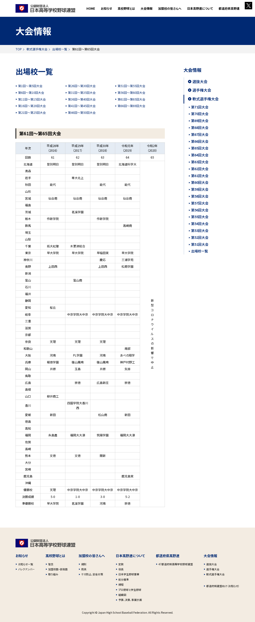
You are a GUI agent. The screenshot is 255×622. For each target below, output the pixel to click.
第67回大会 (199, 134)
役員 (121, 569)
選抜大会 (199, 81)
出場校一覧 (59, 49)
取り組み (53, 574)
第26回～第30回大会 (82, 86)
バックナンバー (26, 569)
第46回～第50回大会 (82, 112)
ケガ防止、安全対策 (92, 574)
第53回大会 (199, 230)
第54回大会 (199, 223)
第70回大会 (199, 113)
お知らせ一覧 (25, 564)
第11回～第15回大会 (32, 99)
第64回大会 (199, 154)
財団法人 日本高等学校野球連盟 (45, 8)
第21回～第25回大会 (32, 112)
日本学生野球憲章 (128, 574)
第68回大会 (199, 127)
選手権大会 (201, 90)
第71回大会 (199, 106)
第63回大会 (199, 161)
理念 (50, 564)
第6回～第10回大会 (31, 92)
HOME (90, 8)
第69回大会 (199, 120)
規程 (121, 584)
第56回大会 (199, 209)
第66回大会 (199, 141)
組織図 (122, 595)
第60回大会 (199, 182)
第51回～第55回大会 (131, 86)
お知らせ (106, 8)
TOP (18, 49)
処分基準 (123, 579)
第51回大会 (199, 244)
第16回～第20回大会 (32, 106)
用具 (83, 569)
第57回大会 (199, 203)
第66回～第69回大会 (131, 106)
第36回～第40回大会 (82, 99)
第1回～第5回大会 (30, 86)
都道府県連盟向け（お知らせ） (223, 586)
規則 (83, 564)
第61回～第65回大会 (131, 99)
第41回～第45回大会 (82, 106)
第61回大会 (199, 175)
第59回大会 (199, 189)
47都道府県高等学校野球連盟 (175, 564)
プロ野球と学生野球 (129, 590)
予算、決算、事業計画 (130, 600)
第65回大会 (199, 148)
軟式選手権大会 (37, 49)
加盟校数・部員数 (58, 569)
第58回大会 (199, 196)
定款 (121, 564)
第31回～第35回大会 (82, 92)
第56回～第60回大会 (131, 92)
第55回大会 (199, 216)
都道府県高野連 (229, 8)
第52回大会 (199, 237)
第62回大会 (199, 168)
